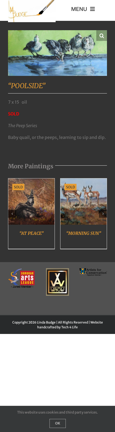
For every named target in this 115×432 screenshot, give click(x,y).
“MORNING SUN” (83, 233)
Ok (57, 423)
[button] (101, 35)
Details (31, 203)
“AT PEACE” (32, 233)
